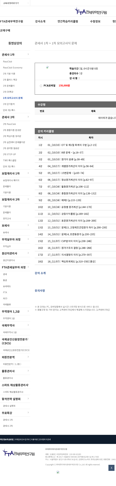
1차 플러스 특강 (10, 79)
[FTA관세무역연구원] (90, 15)
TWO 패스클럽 (9, 160)
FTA (5, 292)
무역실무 (7, 246)
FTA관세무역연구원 (11, 21)
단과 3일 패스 (9, 110)
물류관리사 (8, 377)
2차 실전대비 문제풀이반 (14, 142)
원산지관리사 (9, 260)
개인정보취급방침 (6, 439)
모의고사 (7, 218)
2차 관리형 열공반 (11, 148)
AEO (5, 298)
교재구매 (5, 30)
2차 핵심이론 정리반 (12, 136)
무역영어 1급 (9, 318)
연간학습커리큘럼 (68, 21)
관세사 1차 (8, 419)
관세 (5, 274)
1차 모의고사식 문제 (13, 97)
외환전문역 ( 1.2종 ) (12, 364)
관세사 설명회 (9, 405)
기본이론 (7, 192)
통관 (5, 280)
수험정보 (95, 21)
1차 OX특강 (8, 91)
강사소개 (40, 21)
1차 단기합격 (9, 103)
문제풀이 (7, 186)
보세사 (6, 232)
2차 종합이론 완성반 (12, 130)
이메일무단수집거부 (22, 439)
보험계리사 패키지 (11, 180)
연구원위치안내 (45, 439)
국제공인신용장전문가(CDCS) (16, 350)
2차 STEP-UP (9, 154)
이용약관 (34, 439)
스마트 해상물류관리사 (13, 391)
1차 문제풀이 (9, 85)
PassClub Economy (12, 67)
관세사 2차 (8, 425)
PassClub (7, 61)
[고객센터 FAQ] (103, 309)
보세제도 (7, 286)
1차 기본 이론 (9, 73)
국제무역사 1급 (10, 332)
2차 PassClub (9, 123)
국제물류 (7, 304)
